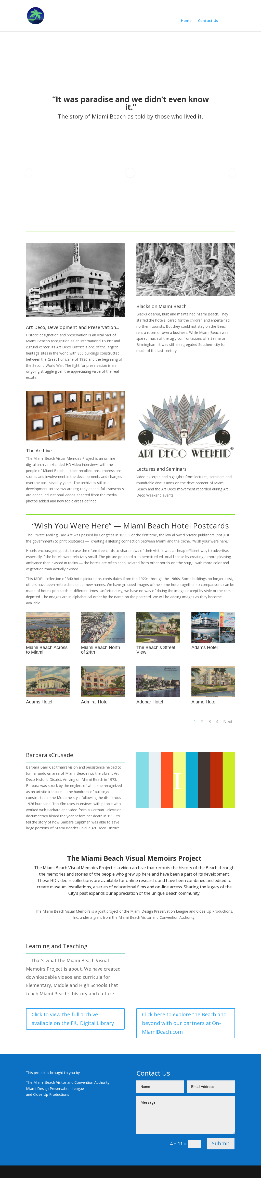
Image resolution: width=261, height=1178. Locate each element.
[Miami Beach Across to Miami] (48, 641)
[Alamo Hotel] (213, 695)
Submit (220, 1143)
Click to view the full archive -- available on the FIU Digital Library (73, 1019)
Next (227, 721)
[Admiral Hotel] (103, 695)
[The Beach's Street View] (158, 641)
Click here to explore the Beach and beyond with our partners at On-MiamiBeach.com (184, 1023)
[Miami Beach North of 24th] (103, 641)
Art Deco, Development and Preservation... (72, 327)
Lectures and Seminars (161, 469)
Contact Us (208, 21)
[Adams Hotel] (213, 641)
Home (186, 21)
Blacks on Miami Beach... (163, 306)
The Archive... (40, 450)
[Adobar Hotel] (158, 695)
